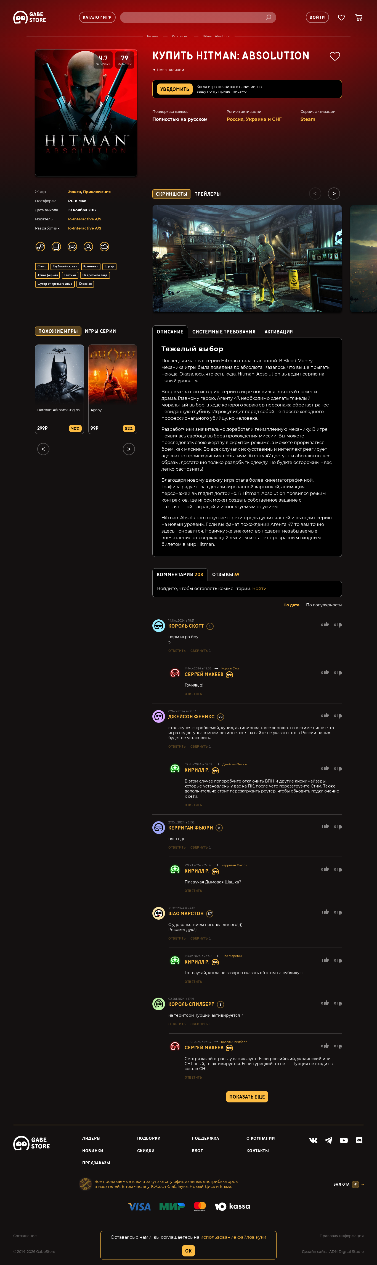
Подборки (149, 1138)
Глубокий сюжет (65, 266)
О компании (260, 1138)
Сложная (85, 284)
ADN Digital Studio (346, 1251)
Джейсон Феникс (191, 717)
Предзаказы (96, 1163)
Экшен (74, 191)
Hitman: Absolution (216, 36)
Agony (96, 410)
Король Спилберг (191, 1004)
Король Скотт (186, 626)
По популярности (324, 604)
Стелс (42, 266)
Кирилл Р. (197, 770)
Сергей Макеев (204, 674)
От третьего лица (95, 275)
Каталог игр (180, 36)
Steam (308, 119)
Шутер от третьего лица (55, 284)
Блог (197, 1151)
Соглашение (25, 1235)
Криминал (90, 266)
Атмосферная (48, 275)
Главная (152, 36)
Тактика (70, 275)
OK (188, 1251)
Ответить (176, 651)
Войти (259, 588)
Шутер (109, 266)
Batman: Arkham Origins (58, 410)
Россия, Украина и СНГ (254, 119)
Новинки (92, 1151)
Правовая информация (342, 1235)
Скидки (146, 1151)
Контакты (257, 1151)
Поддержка (205, 1138)
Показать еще (247, 1097)
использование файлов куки (233, 1237)
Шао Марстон (186, 914)
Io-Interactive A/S (84, 219)
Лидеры (91, 1138)
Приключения (97, 191)
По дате (291, 604)
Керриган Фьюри (190, 828)
